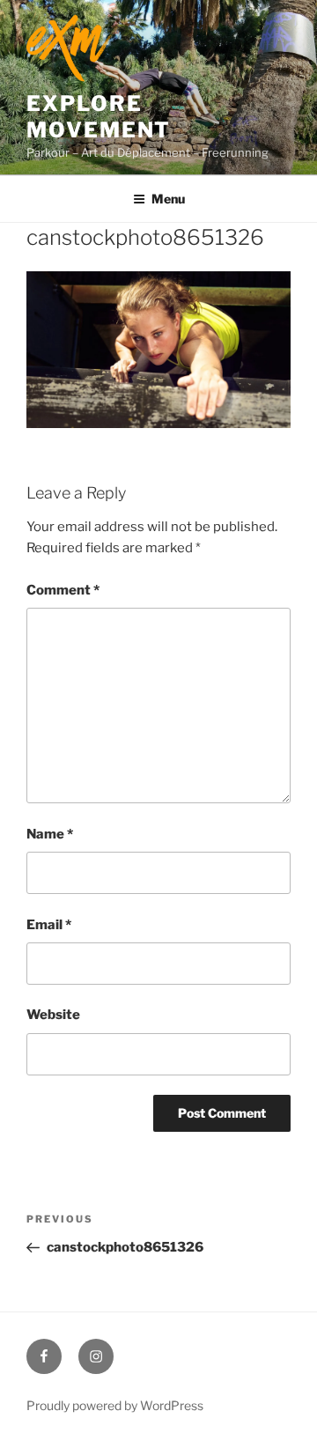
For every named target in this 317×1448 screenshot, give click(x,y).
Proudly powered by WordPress (114, 1405)
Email (48, 925)
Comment (63, 590)
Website (53, 1015)
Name (49, 834)
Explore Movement (98, 117)
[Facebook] (44, 1356)
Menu (168, 198)
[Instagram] (96, 1356)
